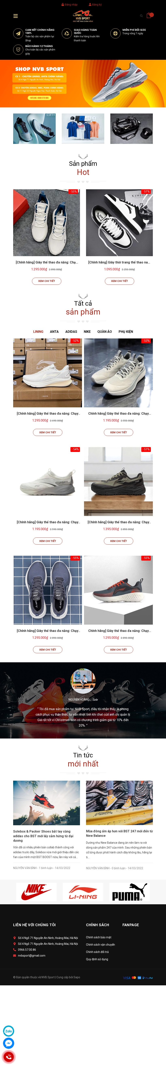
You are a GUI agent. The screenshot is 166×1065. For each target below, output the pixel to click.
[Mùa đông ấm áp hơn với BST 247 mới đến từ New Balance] (119, 802)
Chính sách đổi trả (97, 952)
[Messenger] (8, 1043)
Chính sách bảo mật (98, 937)
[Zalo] (8, 1031)
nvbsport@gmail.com (31, 955)
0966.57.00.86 (27, 949)
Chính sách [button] (97, 925)
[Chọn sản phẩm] (47, 223)
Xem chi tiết (46, 281)
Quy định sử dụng (97, 959)
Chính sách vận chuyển (100, 944)
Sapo (76, 977)
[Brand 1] (36, 892)
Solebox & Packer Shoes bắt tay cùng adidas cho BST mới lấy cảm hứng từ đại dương (43, 836)
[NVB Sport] (83, 83)
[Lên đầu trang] (153, 1044)
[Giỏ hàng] (149, 14)
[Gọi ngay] (8, 1057)
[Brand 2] (83, 892)
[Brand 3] (129, 892)
